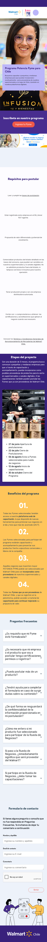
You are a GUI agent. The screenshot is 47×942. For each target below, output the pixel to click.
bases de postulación (30, 195)
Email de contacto (9, 849)
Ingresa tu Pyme (23, 124)
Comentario (7, 862)
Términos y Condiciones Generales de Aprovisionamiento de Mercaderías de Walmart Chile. (24, 341)
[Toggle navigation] (36, 13)
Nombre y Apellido (10, 836)
